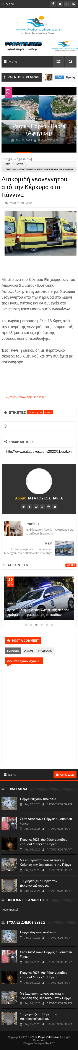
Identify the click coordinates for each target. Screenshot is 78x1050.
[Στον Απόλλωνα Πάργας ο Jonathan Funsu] (9, 823)
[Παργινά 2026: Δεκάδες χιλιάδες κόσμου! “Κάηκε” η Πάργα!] (9, 843)
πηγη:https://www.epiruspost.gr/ (24, 397)
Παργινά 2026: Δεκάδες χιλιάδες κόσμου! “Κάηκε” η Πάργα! (43, 842)
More (70, 565)
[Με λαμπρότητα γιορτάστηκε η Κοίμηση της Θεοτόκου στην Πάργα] (9, 864)
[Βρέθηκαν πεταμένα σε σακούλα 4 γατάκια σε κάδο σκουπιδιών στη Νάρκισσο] (48, 77)
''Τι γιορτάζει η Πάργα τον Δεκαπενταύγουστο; (38, 883)
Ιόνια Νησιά (17, 203)
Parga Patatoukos (48, 1037)
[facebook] (29, 506)
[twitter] (23, 506)
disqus (28, 650)
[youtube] (42, 506)
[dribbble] (48, 506)
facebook (45, 650)
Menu (10, 4)
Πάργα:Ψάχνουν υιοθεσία (38, 799)
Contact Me (67, 774)
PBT (52, 1043)
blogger (13, 650)
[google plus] (36, 506)
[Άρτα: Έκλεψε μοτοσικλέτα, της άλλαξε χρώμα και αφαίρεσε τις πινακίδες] (39, 598)
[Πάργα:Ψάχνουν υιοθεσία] (9, 803)
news (59, 77)
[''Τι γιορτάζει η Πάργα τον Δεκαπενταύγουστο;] (9, 885)
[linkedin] (54, 506)
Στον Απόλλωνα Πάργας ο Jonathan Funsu (46, 821)
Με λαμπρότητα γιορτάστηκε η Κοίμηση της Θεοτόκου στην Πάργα (45, 862)
